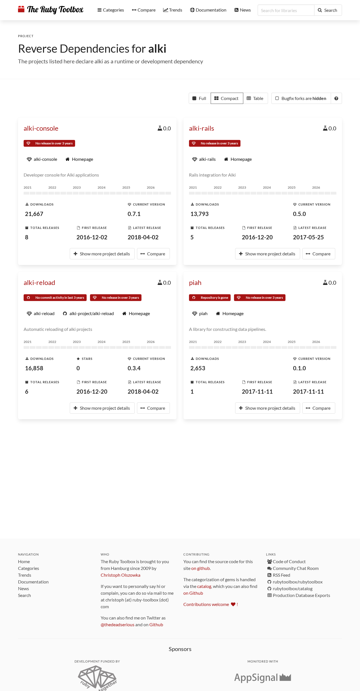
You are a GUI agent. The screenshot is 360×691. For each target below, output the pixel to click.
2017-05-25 (308, 237)
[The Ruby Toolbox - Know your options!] (51, 10)
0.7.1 (134, 213)
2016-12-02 (91, 237)
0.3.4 (134, 368)
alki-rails (201, 128)
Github (156, 624)
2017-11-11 (257, 391)
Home (24, 561)
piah (195, 282)
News (23, 588)
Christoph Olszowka (120, 575)
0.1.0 (299, 368)
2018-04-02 (143, 237)
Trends (24, 575)
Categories (28, 568)
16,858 (34, 368)
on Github (193, 593)
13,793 (199, 213)
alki (157, 48)
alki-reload (39, 282)
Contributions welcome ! (210, 604)
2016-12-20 (257, 237)
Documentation (33, 581)
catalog (204, 586)
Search (24, 595)
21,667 (34, 213)
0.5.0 (299, 213)
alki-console (41, 128)
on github (200, 568)
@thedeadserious (117, 624)
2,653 (197, 368)
